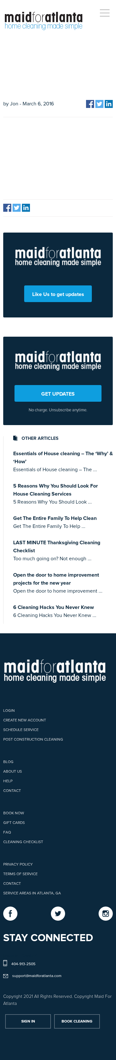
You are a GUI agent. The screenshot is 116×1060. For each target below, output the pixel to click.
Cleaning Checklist (23, 842)
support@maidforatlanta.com (37, 976)
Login (9, 711)
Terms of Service (20, 874)
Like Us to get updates (58, 294)
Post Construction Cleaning (33, 740)
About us (12, 772)
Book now (13, 813)
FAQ (7, 832)
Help (8, 781)
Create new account (24, 720)
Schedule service (21, 730)
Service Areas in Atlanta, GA (32, 893)
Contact (12, 791)
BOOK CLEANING (77, 1021)
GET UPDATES (58, 394)
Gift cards (14, 823)
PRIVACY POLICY (18, 865)
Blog (8, 762)
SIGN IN (28, 1021)
